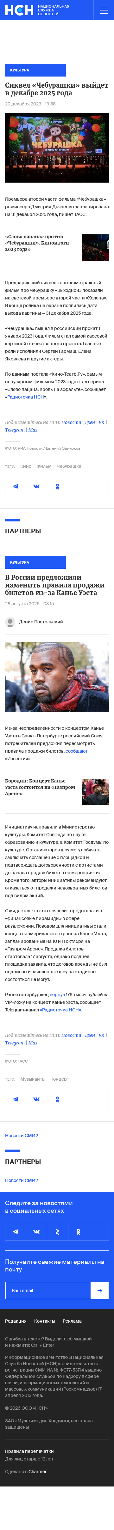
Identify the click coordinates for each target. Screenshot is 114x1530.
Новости (71, 422)
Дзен (90, 422)
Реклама (72, 1321)
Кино (25, 466)
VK (101, 422)
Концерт (59, 1079)
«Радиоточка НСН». (61, 1010)
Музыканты (32, 1079)
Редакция (16, 1321)
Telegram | (16, 430)
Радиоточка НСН (25, 397)
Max (32, 430)
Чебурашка (69, 466)
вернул (57, 994)
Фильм (44, 466)
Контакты (44, 1321)
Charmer (37, 1471)
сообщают (77, 751)
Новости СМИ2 (21, 1135)
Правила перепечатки (29, 1451)
